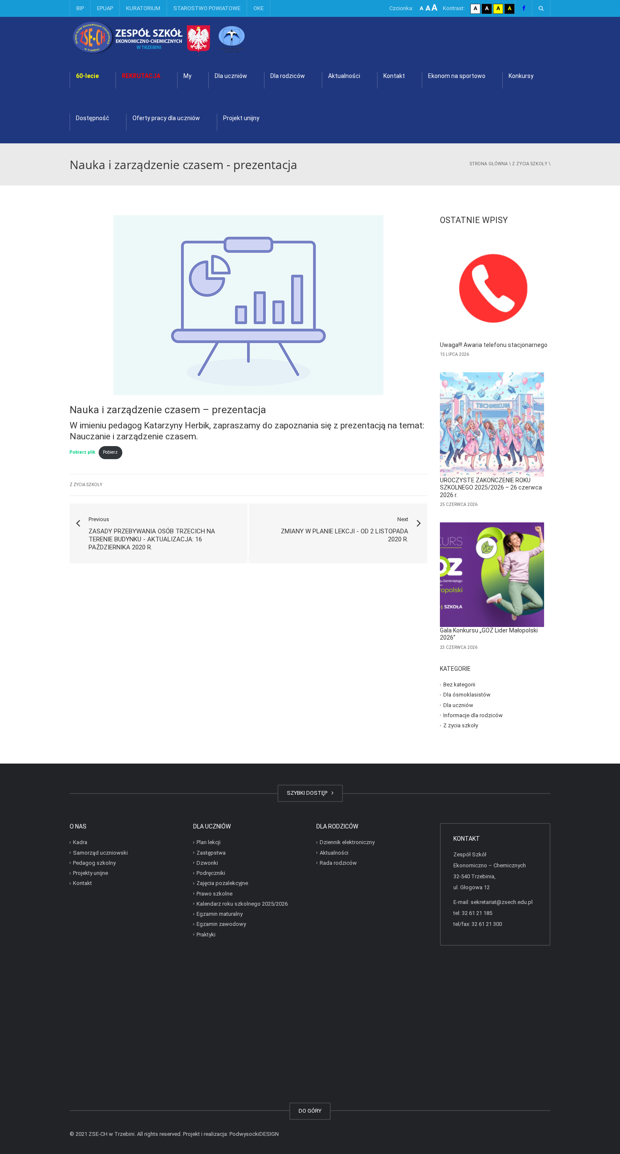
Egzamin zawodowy (221, 924)
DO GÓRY (310, 1111)
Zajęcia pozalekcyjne (222, 883)
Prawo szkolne (214, 893)
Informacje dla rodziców (473, 715)
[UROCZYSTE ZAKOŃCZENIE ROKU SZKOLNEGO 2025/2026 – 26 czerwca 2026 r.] (492, 424)
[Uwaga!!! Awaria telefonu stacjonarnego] (492, 289)
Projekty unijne (90, 873)
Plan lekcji (209, 842)
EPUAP (105, 8)
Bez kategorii (459, 684)
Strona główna (489, 164)
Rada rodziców (338, 863)
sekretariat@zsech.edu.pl (502, 902)
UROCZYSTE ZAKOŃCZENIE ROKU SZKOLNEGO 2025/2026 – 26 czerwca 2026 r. (491, 487)
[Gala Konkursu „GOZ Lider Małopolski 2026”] (492, 574)
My (187, 76)
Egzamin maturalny (220, 914)
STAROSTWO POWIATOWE (206, 8)
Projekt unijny (241, 118)
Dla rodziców (287, 76)
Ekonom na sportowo (456, 76)
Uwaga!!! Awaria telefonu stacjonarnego (493, 345)
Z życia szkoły (529, 164)
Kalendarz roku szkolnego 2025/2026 (242, 904)
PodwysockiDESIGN (254, 1134)
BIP (80, 8)
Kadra (80, 842)
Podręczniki (211, 873)
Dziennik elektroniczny (347, 842)
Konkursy (521, 76)
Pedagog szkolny (94, 863)
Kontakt (394, 76)
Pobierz (110, 452)
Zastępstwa (211, 852)
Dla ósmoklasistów (467, 694)
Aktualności (344, 76)
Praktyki (206, 934)
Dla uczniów (231, 76)
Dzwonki (207, 863)
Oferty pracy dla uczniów (166, 118)
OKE (258, 8)
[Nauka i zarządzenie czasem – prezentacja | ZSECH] (181, 38)
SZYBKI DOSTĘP (308, 793)
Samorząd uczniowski (100, 852)
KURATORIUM (143, 8)
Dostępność (92, 118)
